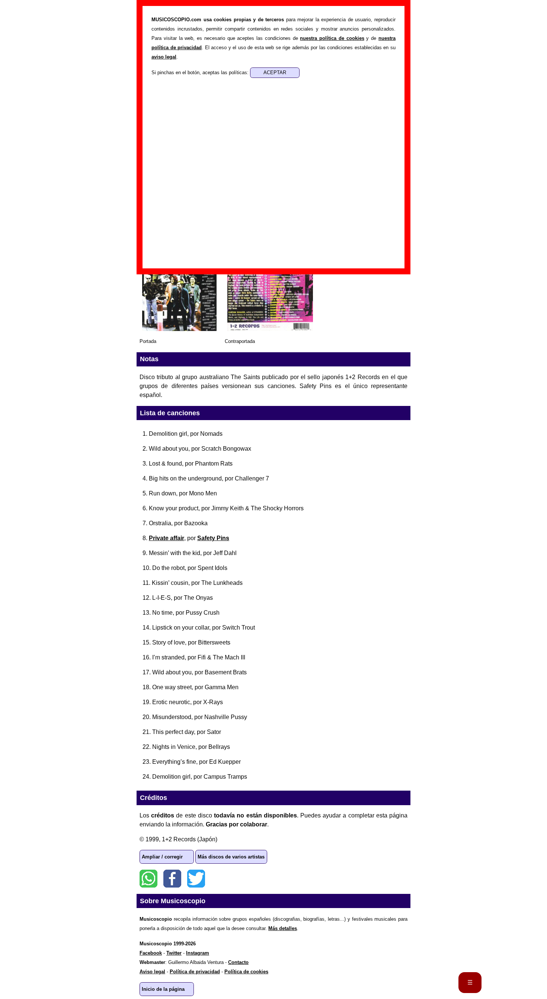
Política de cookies (246, 971)
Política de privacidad (195, 971)
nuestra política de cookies (332, 38)
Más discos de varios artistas (231, 857)
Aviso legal (152, 971)
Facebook (172, 879)
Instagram (197, 953)
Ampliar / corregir (162, 857)
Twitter (196, 879)
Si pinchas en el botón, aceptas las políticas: (200, 72)
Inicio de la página (163, 989)
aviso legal (163, 57)
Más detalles (282, 928)
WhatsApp (148, 879)
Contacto (238, 962)
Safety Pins (213, 538)
